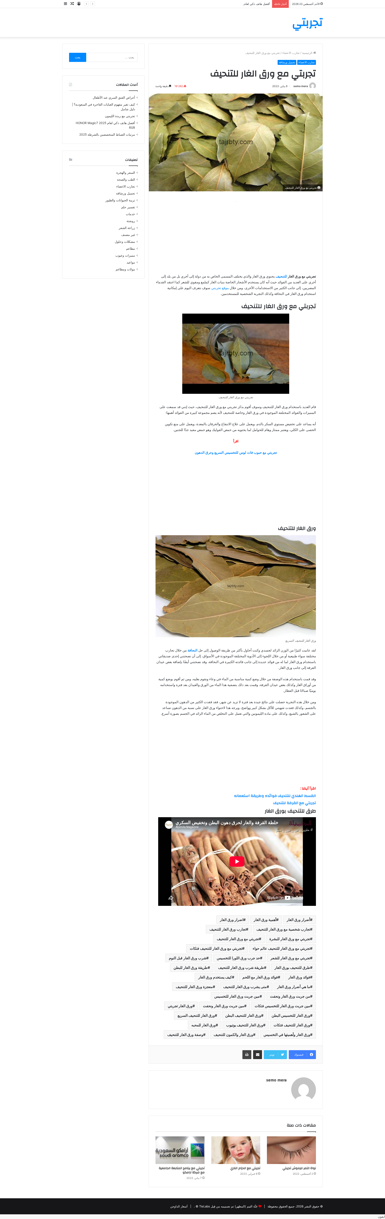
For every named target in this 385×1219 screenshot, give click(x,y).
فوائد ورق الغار (299, 977)
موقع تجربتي (220, 288)
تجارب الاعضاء (291, 53)
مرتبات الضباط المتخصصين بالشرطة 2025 (107, 134)
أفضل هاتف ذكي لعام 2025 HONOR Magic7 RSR (238, 4)
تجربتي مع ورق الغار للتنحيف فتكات (216, 948)
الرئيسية (307, 53)
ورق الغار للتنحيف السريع (196, 1015)
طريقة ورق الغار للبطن (191, 967)
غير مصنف (128, 235)
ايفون (381, 1216)
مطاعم (130, 248)
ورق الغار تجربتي (180, 1006)
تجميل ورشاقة (287, 62)
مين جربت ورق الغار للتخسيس (237, 996)
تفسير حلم (128, 207)
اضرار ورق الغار (231, 919)
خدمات (130, 214)
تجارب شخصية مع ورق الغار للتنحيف (283, 929)
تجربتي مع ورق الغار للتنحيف (238, 939)
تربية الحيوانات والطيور (120, 200)
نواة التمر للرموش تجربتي (299, 1168)
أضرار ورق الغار (298, 919)
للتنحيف (281, 276)
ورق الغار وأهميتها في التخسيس (287, 1034)
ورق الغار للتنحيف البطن (243, 1015)
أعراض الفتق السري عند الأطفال (114, 97)
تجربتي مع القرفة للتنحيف (294, 802)
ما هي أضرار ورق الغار (293, 986)
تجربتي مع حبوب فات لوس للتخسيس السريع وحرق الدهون (236, 452)
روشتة (131, 221)
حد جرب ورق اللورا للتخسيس (238, 958)
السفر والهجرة (125, 172)
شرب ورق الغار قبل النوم (187, 958)
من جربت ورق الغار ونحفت (290, 996)
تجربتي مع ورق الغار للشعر (290, 958)
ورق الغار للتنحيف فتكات (292, 1025)
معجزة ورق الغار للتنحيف (194, 986)
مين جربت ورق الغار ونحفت (223, 1006)
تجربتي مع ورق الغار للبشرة (289, 939)
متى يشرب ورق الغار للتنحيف (245, 986)
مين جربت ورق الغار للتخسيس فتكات (282, 1006)
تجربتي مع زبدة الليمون (120, 116)
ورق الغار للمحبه (203, 1025)
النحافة (192, 650)
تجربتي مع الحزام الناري (245, 1168)
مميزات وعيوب (125, 255)
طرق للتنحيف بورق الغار (292, 967)
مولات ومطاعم (125, 269)
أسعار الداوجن (179, 1206)
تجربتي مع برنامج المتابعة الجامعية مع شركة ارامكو (182, 1170)
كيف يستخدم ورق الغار (215, 977)
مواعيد (131, 262)
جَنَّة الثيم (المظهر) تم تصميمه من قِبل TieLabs (228, 1206)
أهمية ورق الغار (265, 919)
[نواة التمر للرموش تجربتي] (291, 1150)
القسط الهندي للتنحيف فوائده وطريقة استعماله (275, 795)
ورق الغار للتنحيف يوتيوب (244, 1025)
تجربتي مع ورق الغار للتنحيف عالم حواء (281, 948)
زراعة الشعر (127, 228)
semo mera (300, 86)
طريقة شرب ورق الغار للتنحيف (241, 967)
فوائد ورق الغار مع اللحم (260, 977)
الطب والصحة (126, 179)
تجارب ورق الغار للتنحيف (227, 929)
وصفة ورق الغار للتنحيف (185, 1034)
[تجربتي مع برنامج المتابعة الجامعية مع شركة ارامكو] (180, 1150)
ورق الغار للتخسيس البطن (291, 1015)
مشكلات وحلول (125, 241)
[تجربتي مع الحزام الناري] (235, 1150)
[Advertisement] (236, 235)
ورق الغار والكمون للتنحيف (233, 1034)
